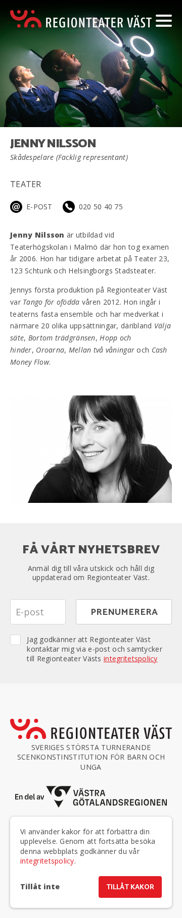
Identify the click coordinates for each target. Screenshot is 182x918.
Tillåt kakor (130, 887)
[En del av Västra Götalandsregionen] (91, 797)
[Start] (81, 19)
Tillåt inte (40, 887)
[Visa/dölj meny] (164, 20)
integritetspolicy (131, 658)
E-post (39, 206)
